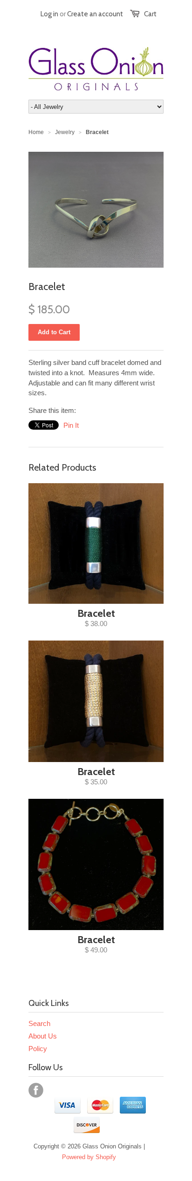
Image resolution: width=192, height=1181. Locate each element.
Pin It (71, 425)
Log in (49, 14)
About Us (42, 1036)
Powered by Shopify (89, 1157)
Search (39, 1023)
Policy (37, 1049)
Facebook (35, 1090)
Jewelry (65, 132)
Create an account (95, 14)
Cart (150, 14)
